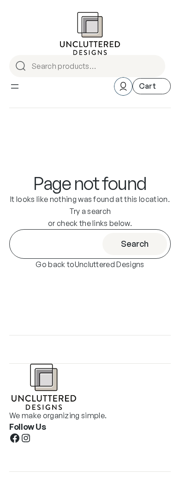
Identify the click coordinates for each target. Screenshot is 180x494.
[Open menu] (14, 86)
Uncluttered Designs (109, 264)
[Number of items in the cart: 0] (151, 86)
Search (157, 66)
